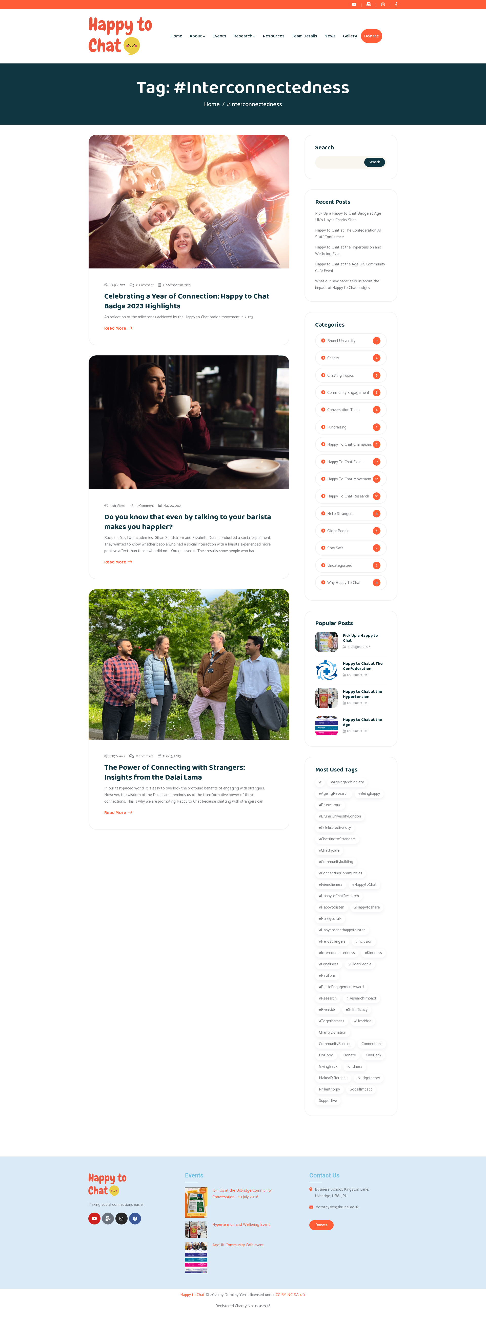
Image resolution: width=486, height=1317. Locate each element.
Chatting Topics (340, 375)
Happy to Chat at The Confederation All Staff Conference (348, 233)
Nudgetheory (368, 1078)
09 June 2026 (356, 675)
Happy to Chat (193, 1294)
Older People (338, 531)
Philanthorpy (329, 1089)
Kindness (354, 1066)
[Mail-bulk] (108, 1219)
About (196, 36)
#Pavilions (327, 975)
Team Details (304, 36)
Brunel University (341, 340)
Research (243, 36)
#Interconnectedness (337, 952)
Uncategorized (339, 565)
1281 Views (117, 506)
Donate (371, 36)
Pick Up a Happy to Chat (360, 638)
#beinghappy (369, 793)
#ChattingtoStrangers (337, 839)
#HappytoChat (364, 884)
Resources (274, 36)
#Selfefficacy (357, 1009)
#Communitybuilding (336, 861)
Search (324, 148)
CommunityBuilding (335, 1043)
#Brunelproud (330, 805)
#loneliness (328, 964)
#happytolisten (331, 907)
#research (328, 998)
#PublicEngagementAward (341, 987)
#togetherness (331, 1021)
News (330, 36)
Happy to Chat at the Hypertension (362, 694)
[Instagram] (121, 1219)
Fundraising (337, 427)
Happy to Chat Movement (349, 479)
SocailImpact (361, 1089)
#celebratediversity (335, 827)
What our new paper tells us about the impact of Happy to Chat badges (347, 284)
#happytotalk (330, 918)
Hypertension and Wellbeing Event (241, 1224)
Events (219, 36)
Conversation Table (343, 409)
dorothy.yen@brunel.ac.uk (337, 1207)
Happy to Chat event (345, 462)
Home (176, 36)
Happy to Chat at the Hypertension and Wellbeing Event (348, 250)
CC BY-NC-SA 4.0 (291, 1294)
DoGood (326, 1055)
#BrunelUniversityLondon (340, 816)
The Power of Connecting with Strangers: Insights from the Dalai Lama (174, 773)
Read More (115, 328)
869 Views (117, 285)
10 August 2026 (358, 647)
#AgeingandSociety (347, 782)
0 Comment (145, 285)
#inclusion (363, 941)
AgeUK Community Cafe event (238, 1245)
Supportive (328, 1100)
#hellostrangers (332, 941)
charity (333, 358)
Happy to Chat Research (348, 496)
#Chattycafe (329, 850)
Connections (371, 1043)
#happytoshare (367, 907)
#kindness (373, 952)
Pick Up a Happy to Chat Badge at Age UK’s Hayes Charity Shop (348, 216)
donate (349, 1055)
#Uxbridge (362, 1021)
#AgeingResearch (334, 793)
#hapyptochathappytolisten (342, 930)
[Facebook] (135, 1219)
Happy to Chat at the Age (362, 722)
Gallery (350, 36)
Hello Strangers (340, 513)
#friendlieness (330, 884)
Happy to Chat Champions (349, 444)
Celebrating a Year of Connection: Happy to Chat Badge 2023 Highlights (186, 301)
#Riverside (327, 1009)
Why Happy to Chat (344, 582)
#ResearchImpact (361, 998)
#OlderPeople (359, 964)
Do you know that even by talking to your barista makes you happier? (187, 522)
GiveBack (373, 1055)
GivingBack (328, 1066)
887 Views (117, 756)
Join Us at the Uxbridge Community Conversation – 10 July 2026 (242, 1193)
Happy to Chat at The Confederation (363, 666)
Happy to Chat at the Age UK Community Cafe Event (350, 267)
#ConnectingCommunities (340, 873)
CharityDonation (332, 1032)
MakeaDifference (333, 1078)
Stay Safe (335, 548)
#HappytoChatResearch (339, 896)
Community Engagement (348, 392)
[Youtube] (94, 1219)
